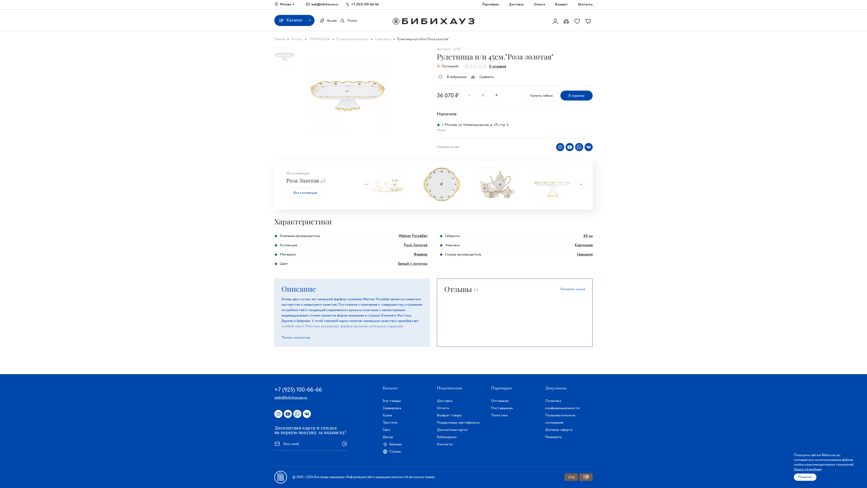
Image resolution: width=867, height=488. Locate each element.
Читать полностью (296, 337)
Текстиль (390, 422)
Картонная (584, 245)
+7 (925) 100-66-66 (365, 4)
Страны (395, 451)
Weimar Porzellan (413, 235)
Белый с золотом (412, 263)
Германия (585, 254)
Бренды (395, 444)
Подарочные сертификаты (458, 422)
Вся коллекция (305, 192)
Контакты (585, 4)
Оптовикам (500, 401)
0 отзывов (497, 66)
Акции (332, 20)
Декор (388, 437)
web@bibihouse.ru (324, 4)
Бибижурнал (447, 437)
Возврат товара (449, 415)
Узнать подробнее (808, 469)
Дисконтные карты (452, 429)
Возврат (561, 4)
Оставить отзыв (572, 289)
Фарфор (420, 254)
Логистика (499, 415)
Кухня (387, 415)
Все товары (392, 401)
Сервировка (392, 408)
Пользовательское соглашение (560, 419)
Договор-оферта (558, 429)
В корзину (577, 95)
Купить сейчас (541, 95)
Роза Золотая (415, 245)
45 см (588, 235)
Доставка (516, 4)
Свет (386, 429)
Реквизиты (553, 437)
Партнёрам (490, 4)
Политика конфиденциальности (562, 404)
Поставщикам (502, 408)
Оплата (539, 4)
